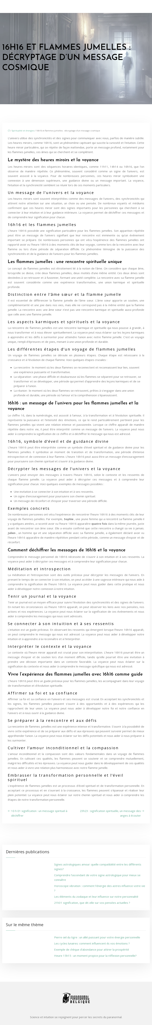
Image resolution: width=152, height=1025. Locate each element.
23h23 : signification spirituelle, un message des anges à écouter (110, 813)
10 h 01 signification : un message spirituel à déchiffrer (39, 813)
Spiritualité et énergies (23, 130)
